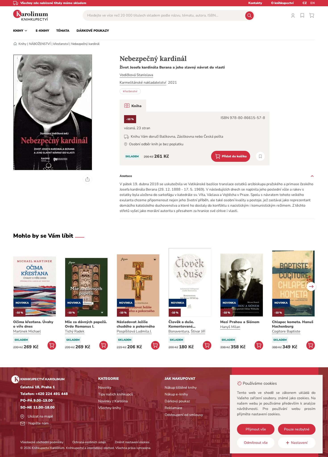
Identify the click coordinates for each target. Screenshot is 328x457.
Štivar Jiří (198, 331)
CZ (305, 3)
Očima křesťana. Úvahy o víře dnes (33, 324)
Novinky (104, 387)
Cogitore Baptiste (286, 331)
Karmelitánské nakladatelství (143, 82)
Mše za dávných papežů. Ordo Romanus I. (86, 324)
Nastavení (299, 442)
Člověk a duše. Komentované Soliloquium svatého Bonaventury (186, 324)
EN (312, 3)
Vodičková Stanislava (136, 75)
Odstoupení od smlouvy (184, 414)
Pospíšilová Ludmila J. (134, 331)
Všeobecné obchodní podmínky (41, 442)
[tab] (133, 106)
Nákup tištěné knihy (181, 387)
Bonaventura (178, 331)
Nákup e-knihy (176, 394)
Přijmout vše (256, 429)
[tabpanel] (195, 138)
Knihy (22, 44)
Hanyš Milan (230, 326)
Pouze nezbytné (296, 429)
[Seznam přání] (302, 15)
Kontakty (255, 3)
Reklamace (173, 407)
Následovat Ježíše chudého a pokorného (136, 324)
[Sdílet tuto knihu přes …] (87, 179)
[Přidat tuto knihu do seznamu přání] (260, 156)
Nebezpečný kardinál (85, 44)
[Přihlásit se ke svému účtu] (293, 15)
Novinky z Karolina (113, 401)
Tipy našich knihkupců (115, 394)
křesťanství (61, 44)
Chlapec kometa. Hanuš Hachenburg (292, 324)
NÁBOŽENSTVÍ (40, 44)
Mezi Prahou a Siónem (239, 322)
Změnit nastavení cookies (132, 442)
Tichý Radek (74, 331)
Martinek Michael (27, 331)
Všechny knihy (109, 407)
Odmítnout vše (256, 442)
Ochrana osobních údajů (89, 442)
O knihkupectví (282, 3)
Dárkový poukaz (177, 401)
